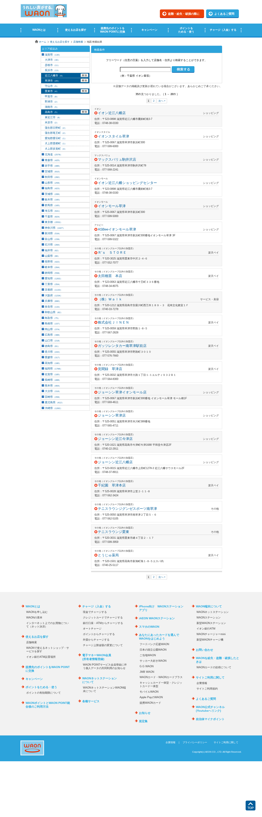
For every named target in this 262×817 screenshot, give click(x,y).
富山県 (53, 239)
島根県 (53, 323)
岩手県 (53, 165)
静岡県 (53, 272)
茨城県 (53, 193)
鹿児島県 (54, 402)
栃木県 (53, 199)
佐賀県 (53, 374)
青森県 (53, 160)
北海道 (53, 154)
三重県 (53, 284)
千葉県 (53, 216)
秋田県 (53, 176)
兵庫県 (53, 300)
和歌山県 (53, 312)
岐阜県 (53, 267)
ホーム (42, 41)
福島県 (53, 188)
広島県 (53, 334)
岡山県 (53, 329)
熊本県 (53, 385)
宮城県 (53, 171)
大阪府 (53, 295)
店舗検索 (78, 41)
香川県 (53, 351)
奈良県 (53, 306)
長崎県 (53, 379)
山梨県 (52, 255)
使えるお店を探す (60, 41)
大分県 (53, 391)
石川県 (53, 244)
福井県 (52, 250)
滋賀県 (53, 54)
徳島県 (52, 346)
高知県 (53, 363)
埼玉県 (53, 210)
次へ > (161, 100)
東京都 (53, 222)
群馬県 (53, 205)
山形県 (53, 182)
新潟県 (53, 233)
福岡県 (53, 368)
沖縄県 (53, 408)
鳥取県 (52, 317)
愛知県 (53, 278)
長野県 (53, 261)
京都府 (53, 289)
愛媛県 (53, 357)
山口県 (53, 340)
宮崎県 (53, 396)
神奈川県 (55, 227)
